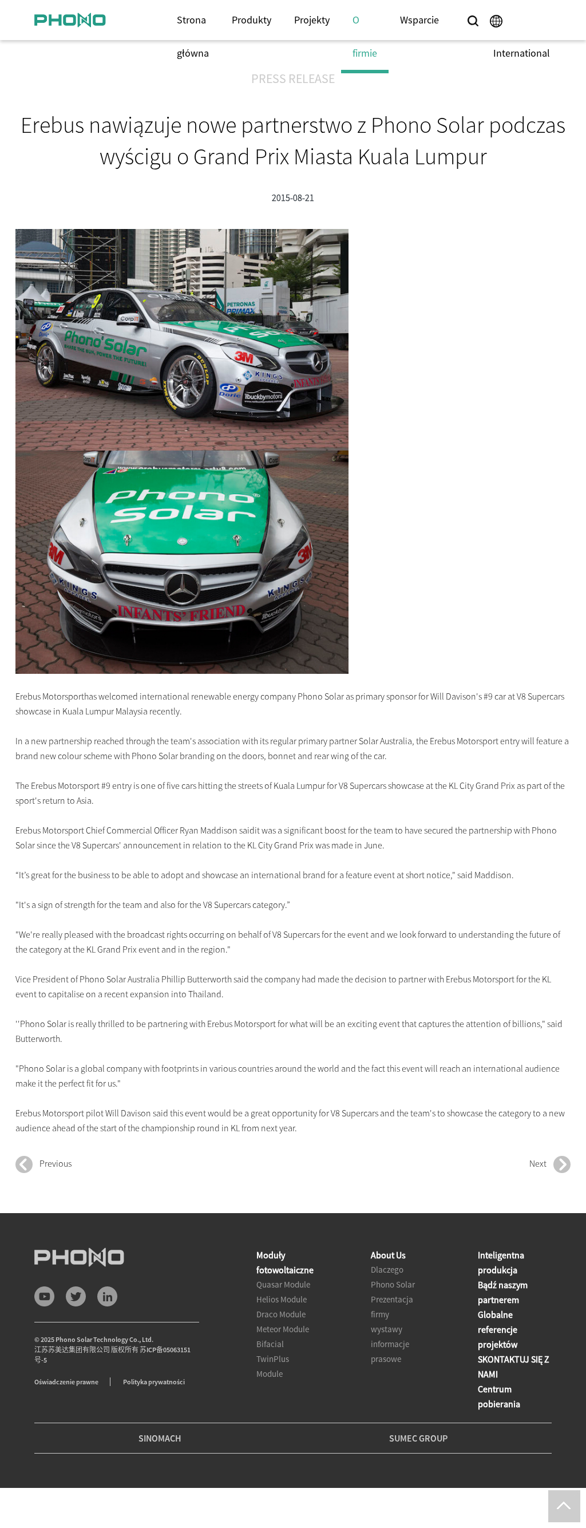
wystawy (386, 1329)
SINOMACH (159, 1438)
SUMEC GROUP (418, 1438)
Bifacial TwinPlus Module (272, 1359)
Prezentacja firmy (392, 1307)
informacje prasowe (390, 1351)
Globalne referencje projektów (497, 1329)
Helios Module (281, 1299)
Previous (52, 1163)
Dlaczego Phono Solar (393, 1277)
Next (541, 1163)
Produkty (251, 19)
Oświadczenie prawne (66, 1381)
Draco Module (281, 1314)
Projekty (312, 19)
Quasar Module (283, 1284)
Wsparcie (419, 19)
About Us (388, 1255)
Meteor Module (282, 1329)
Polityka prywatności (154, 1381)
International (521, 53)
